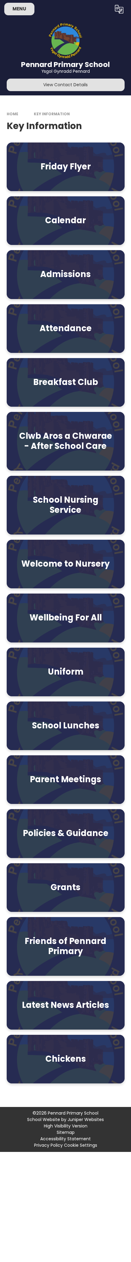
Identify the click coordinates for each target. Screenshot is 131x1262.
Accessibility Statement (65, 1139)
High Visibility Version (65, 1126)
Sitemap (66, 1132)
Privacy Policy (48, 1145)
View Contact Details (65, 85)
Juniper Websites (86, 1119)
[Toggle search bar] (103, 9)
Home (12, 114)
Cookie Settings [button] (80, 1145)
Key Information (52, 114)
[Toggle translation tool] (119, 9)
